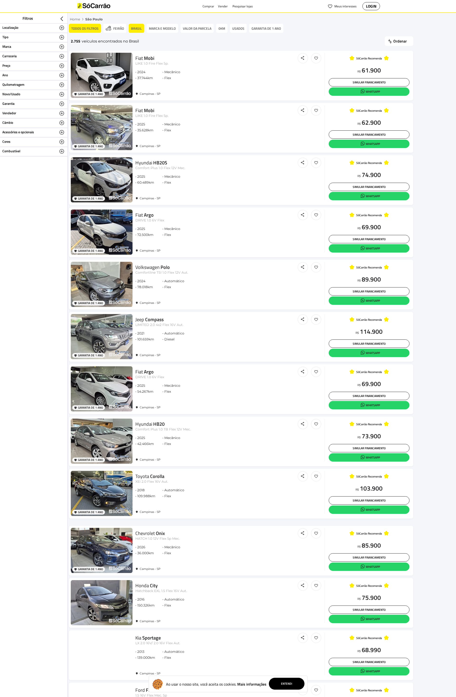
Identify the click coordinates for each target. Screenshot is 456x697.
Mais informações (251, 684)
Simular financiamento (369, 82)
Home (75, 19)
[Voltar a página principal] (103, 6)
